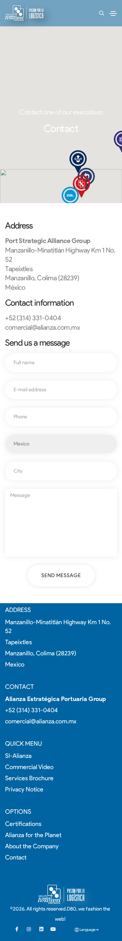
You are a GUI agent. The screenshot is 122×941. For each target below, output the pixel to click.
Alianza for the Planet (33, 835)
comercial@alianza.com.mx (42, 327)
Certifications (23, 824)
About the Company (32, 846)
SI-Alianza (18, 756)
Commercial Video (29, 767)
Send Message (61, 575)
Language (87, 929)
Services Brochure (29, 778)
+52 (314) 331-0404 (31, 710)
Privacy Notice (24, 789)
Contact (15, 857)
